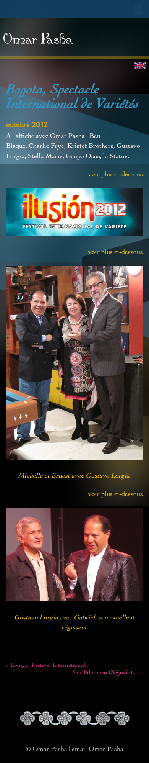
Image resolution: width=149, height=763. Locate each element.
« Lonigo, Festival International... (48, 666)
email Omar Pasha (97, 749)
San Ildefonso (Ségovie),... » (107, 673)
